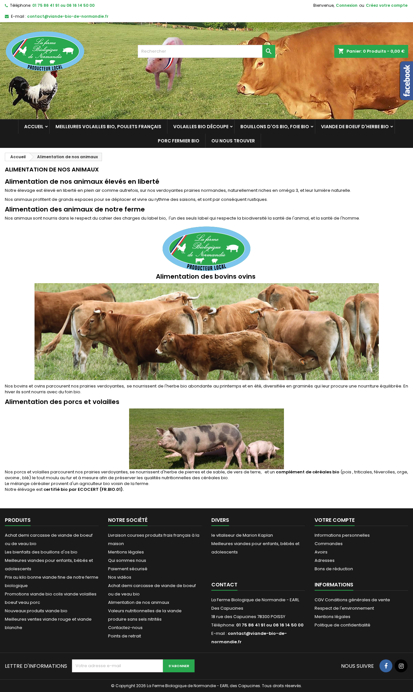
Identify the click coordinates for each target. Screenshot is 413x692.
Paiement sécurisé (127, 569)
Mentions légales (126, 552)
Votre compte (335, 520)
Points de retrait (124, 636)
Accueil (34, 126)
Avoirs (321, 552)
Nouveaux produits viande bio (36, 611)
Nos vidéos (119, 577)
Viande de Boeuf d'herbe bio (355, 126)
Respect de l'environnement (344, 608)
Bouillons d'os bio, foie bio (274, 126)
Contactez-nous (125, 628)
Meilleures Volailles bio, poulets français (108, 126)
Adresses (325, 560)
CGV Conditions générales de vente (352, 600)
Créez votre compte (387, 5)
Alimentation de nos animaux (138, 602)
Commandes (329, 544)
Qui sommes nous (127, 560)
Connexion (347, 5)
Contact (224, 584)
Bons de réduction (334, 569)
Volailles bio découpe (200, 126)
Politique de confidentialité (342, 625)
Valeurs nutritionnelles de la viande (145, 611)
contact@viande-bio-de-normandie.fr (67, 16)
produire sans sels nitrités (135, 619)
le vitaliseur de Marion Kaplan (242, 535)
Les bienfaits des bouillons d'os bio (41, 552)
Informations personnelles (342, 535)
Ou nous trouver (233, 141)
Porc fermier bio (178, 141)
